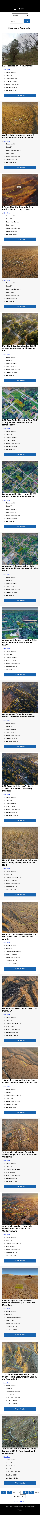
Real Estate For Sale (29, 1506)
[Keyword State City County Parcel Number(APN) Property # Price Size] (20, 15)
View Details (20, 95)
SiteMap (20, 1510)
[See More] (6, 69)
